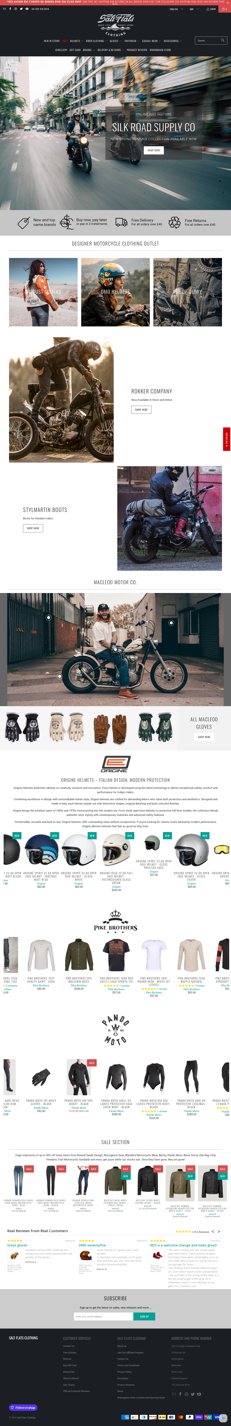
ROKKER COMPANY (151, 391)
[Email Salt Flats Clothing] (4, 8)
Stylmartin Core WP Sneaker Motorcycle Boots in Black (14, 1268)
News (120, 1391)
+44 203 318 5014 (40, 8)
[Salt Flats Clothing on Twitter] (21, 8)
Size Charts (69, 1384)
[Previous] (9, 862)
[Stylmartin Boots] (169, 518)
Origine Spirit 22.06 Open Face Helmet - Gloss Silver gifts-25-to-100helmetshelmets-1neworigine (192, 850)
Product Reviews (125, 1384)
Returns (67, 1359)
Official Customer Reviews (76, 1391)
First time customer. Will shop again (107, 1245)
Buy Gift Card (70, 1365)
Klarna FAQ (68, 1372)
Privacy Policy (124, 1372)
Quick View (116, 858)
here (200, 1)
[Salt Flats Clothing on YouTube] (26, 8)
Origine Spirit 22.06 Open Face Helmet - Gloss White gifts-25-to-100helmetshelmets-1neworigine (79, 850)
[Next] (224, 862)
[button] (77, 41)
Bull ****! (157, 1245)
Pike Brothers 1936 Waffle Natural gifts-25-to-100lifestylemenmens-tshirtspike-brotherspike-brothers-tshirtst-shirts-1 (192, 955)
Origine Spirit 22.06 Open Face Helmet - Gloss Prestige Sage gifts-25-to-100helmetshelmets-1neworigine (154, 844)
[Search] (222, 40)
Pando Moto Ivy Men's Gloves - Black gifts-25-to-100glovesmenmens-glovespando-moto (41, 1077)
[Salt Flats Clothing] (115, 25)
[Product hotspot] (115, 650)
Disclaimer (122, 1378)
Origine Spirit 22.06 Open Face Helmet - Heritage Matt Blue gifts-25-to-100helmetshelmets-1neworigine (41, 850)
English (174, 9)
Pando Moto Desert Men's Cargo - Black (155, 1267)
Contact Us (68, 1346)
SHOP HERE (154, 150)
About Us (122, 1346)
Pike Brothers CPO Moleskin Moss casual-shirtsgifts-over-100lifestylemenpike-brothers (79, 955)
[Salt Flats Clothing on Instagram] (15, 8)
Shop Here (141, 409)
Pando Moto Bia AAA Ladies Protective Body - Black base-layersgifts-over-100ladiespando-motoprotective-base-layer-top (154, 1077)
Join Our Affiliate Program (130, 1352)
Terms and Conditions (128, 1365)
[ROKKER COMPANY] (61, 400)
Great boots (16, 1245)
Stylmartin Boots (45, 509)
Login (213, 8)
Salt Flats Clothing (26, 1417)
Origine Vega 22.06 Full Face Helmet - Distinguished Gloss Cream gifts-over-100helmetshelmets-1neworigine (116, 850)
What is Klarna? (71, 1378)
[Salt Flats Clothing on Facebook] (9, 8)
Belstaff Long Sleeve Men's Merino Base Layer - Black (84, 1268)
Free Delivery (69, 1352)
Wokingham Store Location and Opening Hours (141, 1397)
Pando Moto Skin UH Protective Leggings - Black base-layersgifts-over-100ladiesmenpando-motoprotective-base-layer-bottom (192, 1077)
